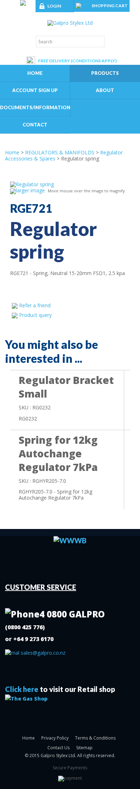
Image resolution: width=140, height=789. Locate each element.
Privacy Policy (55, 738)
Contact (35, 125)
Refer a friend (35, 305)
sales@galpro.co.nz (42, 652)
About (105, 90)
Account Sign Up (35, 90)
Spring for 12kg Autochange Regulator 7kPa (58, 453)
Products (105, 73)
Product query (35, 315)
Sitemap (84, 748)
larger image (30, 190)
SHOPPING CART (110, 5)
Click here (21, 689)
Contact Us (58, 748)
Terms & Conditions (95, 738)
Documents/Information (35, 107)
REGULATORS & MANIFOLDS (59, 152)
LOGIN (54, 6)
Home (35, 73)
